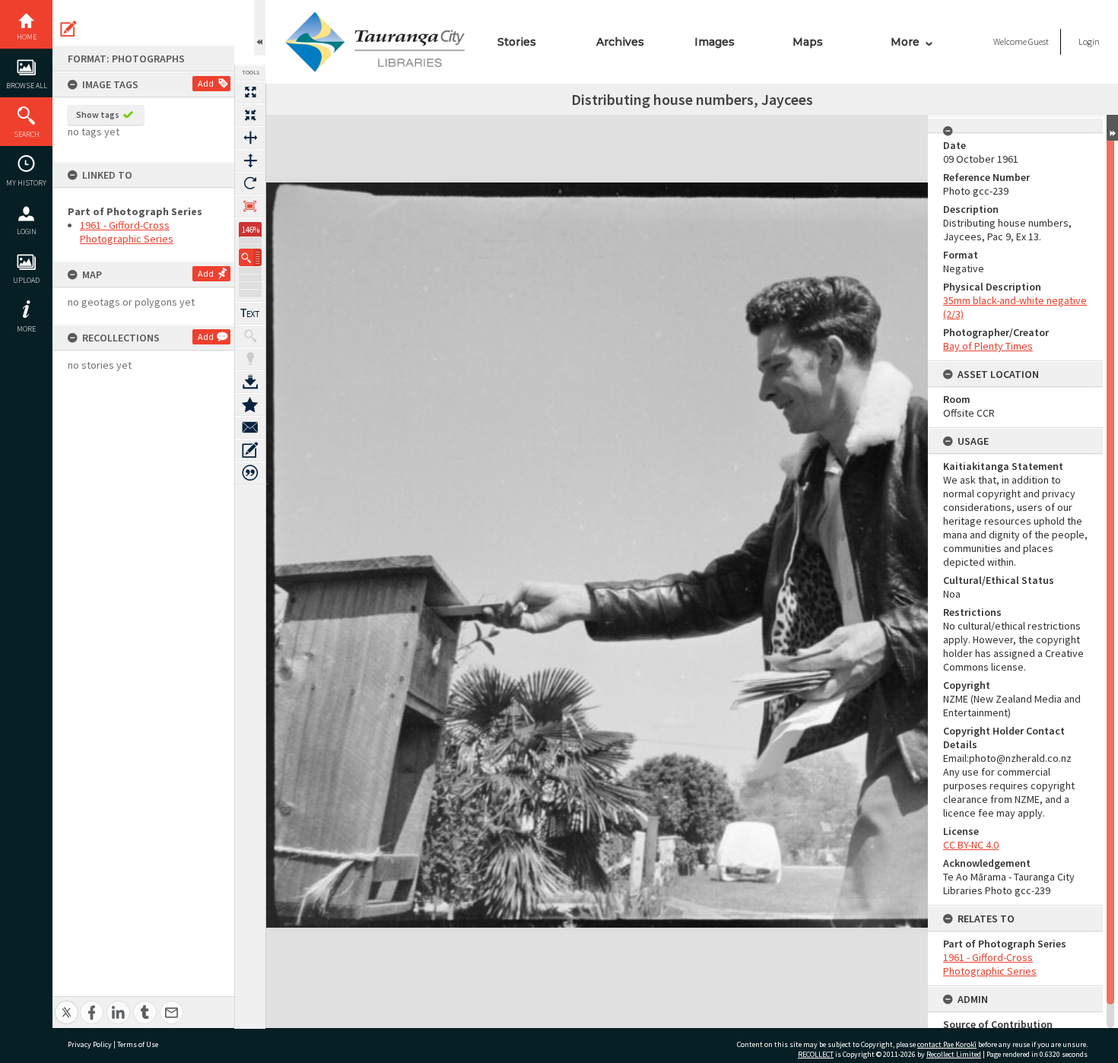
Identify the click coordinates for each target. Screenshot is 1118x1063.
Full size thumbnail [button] (250, 92)
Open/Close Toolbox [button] (259, 28)
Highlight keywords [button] (250, 358)
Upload (26, 280)
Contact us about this (250, 427)
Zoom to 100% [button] (250, 206)
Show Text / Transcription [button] (250, 313)
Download (250, 381)
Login (27, 231)
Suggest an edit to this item (68, 29)
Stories (516, 42)
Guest (1038, 41)
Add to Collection (250, 404)
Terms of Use (137, 1044)
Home (27, 37)
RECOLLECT (816, 1054)
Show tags (97, 114)
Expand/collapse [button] (1112, 128)
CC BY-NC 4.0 (971, 845)
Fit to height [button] (250, 160)
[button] (250, 257)
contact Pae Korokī (947, 1044)
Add (206, 83)
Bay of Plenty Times (988, 346)
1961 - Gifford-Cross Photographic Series (126, 232)
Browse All (26, 85)
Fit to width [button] (250, 137)
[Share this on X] (66, 1004)
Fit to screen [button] (250, 114)
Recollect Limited (953, 1054)
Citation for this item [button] (250, 473)
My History (26, 183)
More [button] (26, 329)
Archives (620, 42)
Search (27, 134)
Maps (807, 42)
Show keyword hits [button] (250, 336)
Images (714, 42)
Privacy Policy (90, 1044)
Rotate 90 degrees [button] (250, 183)
